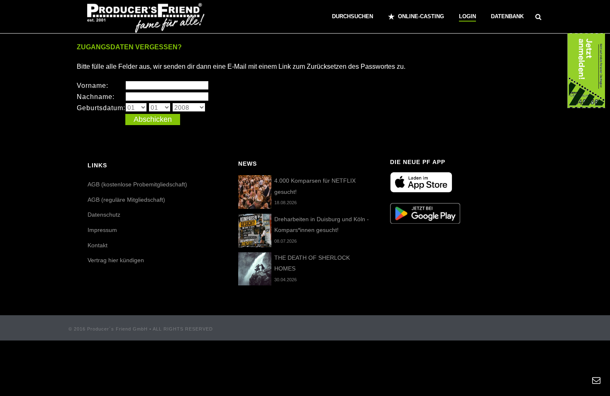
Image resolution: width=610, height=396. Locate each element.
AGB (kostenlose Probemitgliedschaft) (137, 184)
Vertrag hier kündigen (116, 260)
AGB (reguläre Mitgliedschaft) (126, 199)
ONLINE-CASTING (421, 16)
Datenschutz (104, 214)
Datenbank (507, 16)
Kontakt (97, 245)
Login (467, 16)
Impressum (102, 230)
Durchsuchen (352, 16)
